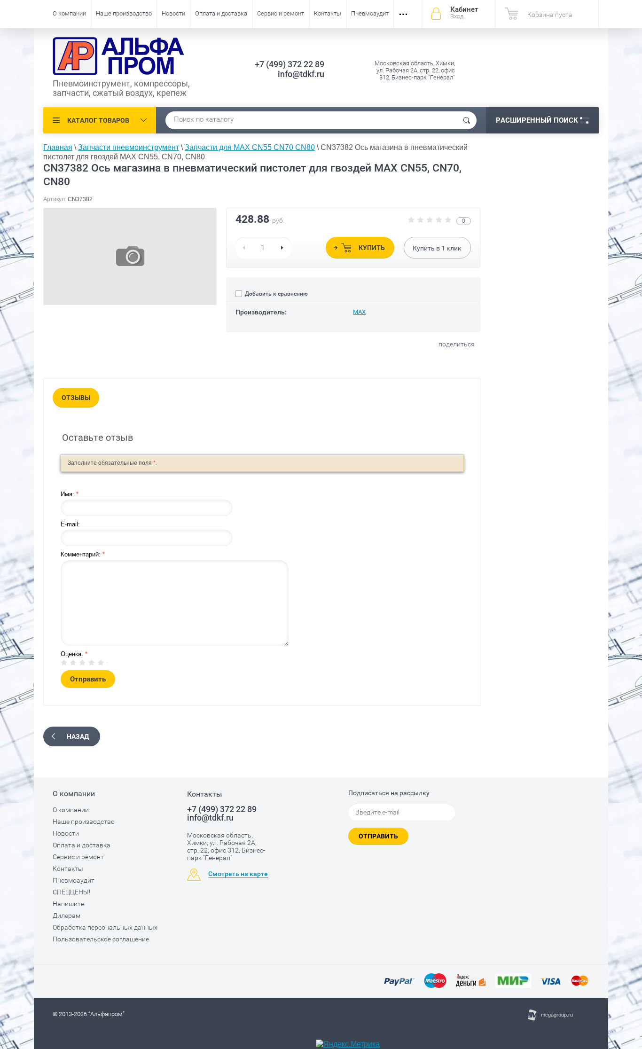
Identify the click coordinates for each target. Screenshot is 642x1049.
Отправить (378, 836)
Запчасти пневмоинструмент (128, 147)
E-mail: (70, 524)
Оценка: (74, 654)
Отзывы (76, 397)
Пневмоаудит (370, 13)
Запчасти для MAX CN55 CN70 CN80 (250, 147)
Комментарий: (83, 554)
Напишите (68, 904)
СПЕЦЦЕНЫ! (71, 892)
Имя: (69, 494)
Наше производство (124, 13)
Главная (57, 147)
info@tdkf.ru (301, 74)
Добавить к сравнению (275, 293)
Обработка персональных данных (105, 927)
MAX (359, 311)
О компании (69, 13)
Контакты (327, 13)
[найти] (467, 120)
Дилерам (66, 915)
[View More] (403, 14)
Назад (78, 736)
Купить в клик (437, 248)
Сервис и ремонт (280, 13)
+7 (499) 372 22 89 (289, 64)
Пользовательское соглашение (101, 939)
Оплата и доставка (221, 13)
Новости (173, 13)
